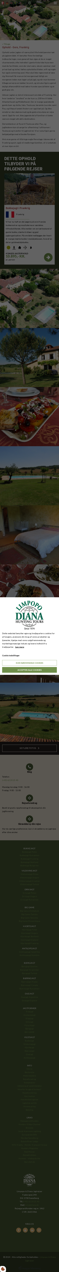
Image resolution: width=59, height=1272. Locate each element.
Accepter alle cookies (29, 670)
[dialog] (29, 636)
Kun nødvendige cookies (29, 663)
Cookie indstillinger (11, 655)
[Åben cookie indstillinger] (3, 1269)
